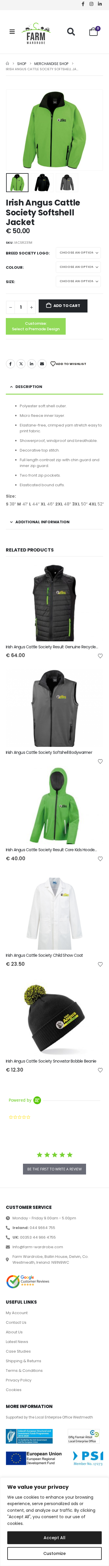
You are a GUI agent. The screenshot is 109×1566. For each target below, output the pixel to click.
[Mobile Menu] (12, 32)
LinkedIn (31, 363)
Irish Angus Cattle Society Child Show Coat (44, 955)
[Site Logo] (36, 33)
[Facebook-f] (82, 3)
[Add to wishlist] (100, 655)
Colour (14, 267)
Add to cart (66, 305)
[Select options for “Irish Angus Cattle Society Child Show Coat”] (93, 881)
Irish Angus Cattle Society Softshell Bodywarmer (49, 752)
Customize (54, 1553)
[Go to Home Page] (7, 64)
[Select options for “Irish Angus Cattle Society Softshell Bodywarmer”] (93, 678)
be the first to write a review (54, 1169)
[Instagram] (91, 3)
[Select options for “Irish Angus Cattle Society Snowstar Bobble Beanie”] (93, 987)
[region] (54, 1521)
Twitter (21, 363)
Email (42, 363)
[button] (71, 31)
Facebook (10, 363)
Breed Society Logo (27, 253)
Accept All (54, 1538)
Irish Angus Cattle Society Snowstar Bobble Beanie (51, 1061)
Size (10, 282)
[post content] (54, 602)
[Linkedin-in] (99, 3)
